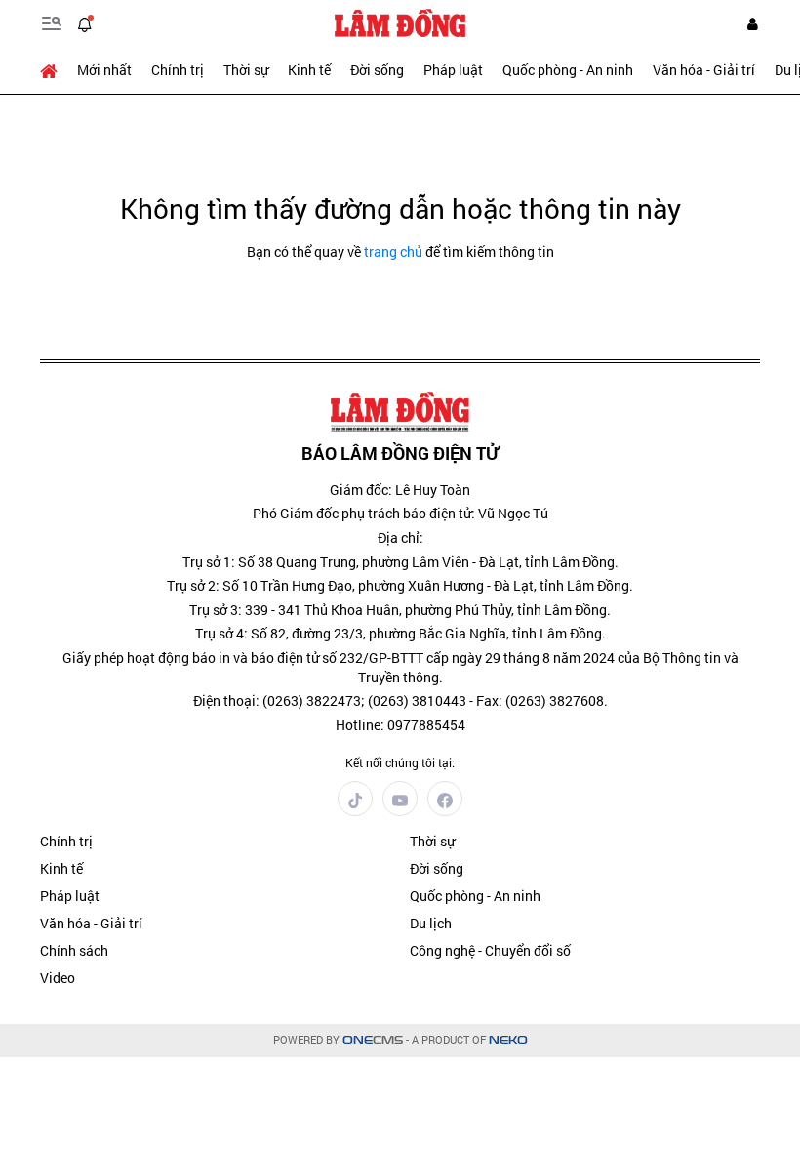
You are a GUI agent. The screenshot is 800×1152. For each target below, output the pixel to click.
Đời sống (377, 70)
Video (57, 977)
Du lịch (431, 923)
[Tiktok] (355, 798)
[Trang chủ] (53, 70)
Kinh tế (309, 70)
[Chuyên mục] (51, 23)
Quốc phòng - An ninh (567, 70)
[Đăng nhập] (752, 24)
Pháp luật (453, 70)
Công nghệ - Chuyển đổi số (490, 950)
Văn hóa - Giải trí (704, 70)
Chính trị (177, 70)
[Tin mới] (85, 23)
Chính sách (74, 950)
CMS (372, 1040)
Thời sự (245, 70)
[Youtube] (400, 798)
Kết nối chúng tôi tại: (400, 762)
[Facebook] (444, 798)
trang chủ (393, 251)
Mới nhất (104, 70)
